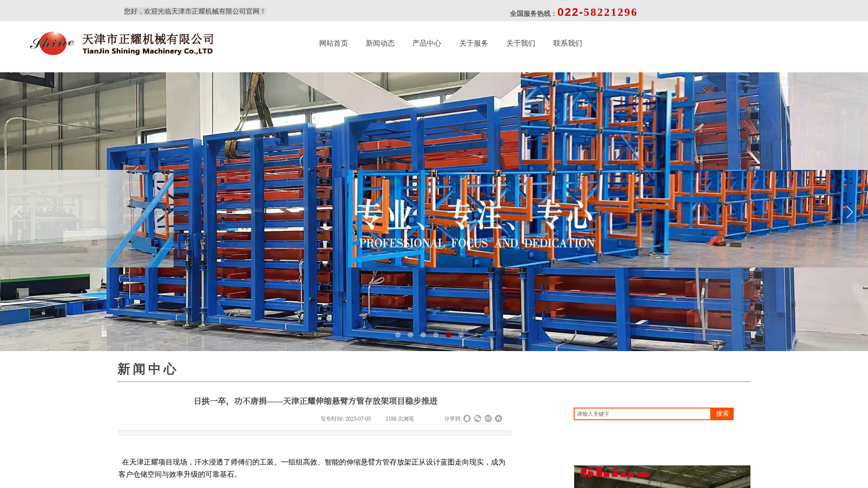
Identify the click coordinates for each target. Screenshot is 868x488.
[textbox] (642, 414)
